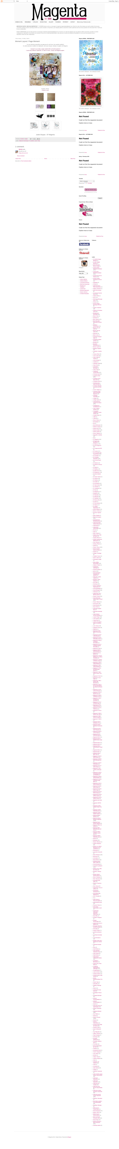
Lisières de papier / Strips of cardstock (97, 622)
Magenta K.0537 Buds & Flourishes (97, 631)
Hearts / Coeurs (96, 596)
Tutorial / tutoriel (96, 1058)
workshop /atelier (97, 1125)
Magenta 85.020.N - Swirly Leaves (97, 798)
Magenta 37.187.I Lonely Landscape (97, 769)
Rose (94, 947)
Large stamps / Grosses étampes (97, 615)
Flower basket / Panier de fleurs (96, 549)
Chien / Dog (95, 369)
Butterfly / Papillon (97, 348)
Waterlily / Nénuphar (97, 1098)
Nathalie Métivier (84, 281)
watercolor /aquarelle (95, 1078)
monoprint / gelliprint (97, 865)
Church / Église (96, 389)
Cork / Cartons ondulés (96, 409)
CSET (94, 416)
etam (94, 531)
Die (94, 423)
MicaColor (95, 856)
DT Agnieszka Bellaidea (96, 442)
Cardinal (95, 361)
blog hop (95, 333)
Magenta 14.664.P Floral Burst (97, 763)
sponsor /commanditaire (96, 999)
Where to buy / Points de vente (83, 22)
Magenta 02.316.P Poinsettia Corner (97, 638)
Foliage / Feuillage (97, 553)
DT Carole (95, 451)
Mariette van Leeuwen (83, 286)
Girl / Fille (95, 582)
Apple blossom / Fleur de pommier (97, 286)
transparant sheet (97, 1050)
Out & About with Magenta (96, 894)
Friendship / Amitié (97, 559)
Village (94, 1069)
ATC (94, 297)
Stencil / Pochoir (96, 1017)
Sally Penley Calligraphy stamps (97, 957)
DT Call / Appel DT (97, 445)
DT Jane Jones (96, 485)
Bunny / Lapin (96, 346)
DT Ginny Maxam (97, 474)
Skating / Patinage (97, 985)
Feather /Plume (96, 537)
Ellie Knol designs (97, 517)
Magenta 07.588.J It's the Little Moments (97, 682)
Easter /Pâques (96, 509)
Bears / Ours (96, 316)
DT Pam (95, 501)
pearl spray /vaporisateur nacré (97, 907)
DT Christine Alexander (96, 458)
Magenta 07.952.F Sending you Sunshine (97, 699)
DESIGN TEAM (43, 22)
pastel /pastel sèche (97, 902)
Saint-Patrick (96, 949)
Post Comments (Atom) (26, 161)
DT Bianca (95, 444)
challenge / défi (96, 363)
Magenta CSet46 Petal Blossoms (97, 810)
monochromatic (96, 864)
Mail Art (94, 838)
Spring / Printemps (97, 1008)
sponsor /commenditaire (96, 1002)
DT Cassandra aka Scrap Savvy (97, 453)
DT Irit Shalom (96, 483)
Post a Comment (20, 155)
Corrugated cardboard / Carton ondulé (97, 412)
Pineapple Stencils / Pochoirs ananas (97, 926)
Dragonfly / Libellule (97, 435)
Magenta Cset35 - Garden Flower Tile (97, 806)
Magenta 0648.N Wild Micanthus (97, 651)
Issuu (85, 130)
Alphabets (95, 282)
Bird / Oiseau (96, 319)
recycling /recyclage (97, 934)
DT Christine (96, 455)
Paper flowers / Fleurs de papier (96, 900)
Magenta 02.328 (96, 648)
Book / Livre (95, 335)
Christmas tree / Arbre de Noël (96, 384)
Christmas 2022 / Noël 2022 (97, 379)
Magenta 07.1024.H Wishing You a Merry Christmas (97, 657)
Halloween (95, 591)
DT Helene (95, 478)
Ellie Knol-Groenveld (84, 284)
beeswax (95, 317)
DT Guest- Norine (97, 476)
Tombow (95, 1048)
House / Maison (96, 602)
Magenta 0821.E (96, 750)
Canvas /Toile (96, 354)
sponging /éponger (97, 995)
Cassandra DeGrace (84, 282)
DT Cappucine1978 (97, 448)
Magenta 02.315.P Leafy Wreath (97, 635)
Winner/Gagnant (96, 1110)
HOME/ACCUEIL (19, 22)
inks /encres (95, 603)
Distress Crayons (97, 426)
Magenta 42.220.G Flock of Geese (97, 784)
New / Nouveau (96, 878)
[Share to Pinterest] (39, 139)
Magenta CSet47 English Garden (97, 813)
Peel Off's (95, 915)
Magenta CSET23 (97, 803)
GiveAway (95, 584)
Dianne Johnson (83, 292)
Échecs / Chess (96, 511)
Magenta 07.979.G (97, 710)
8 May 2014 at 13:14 (23, 153)
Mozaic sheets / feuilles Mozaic (96, 875)
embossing (95, 525)
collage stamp (96, 399)
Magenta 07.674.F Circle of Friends (97, 690)
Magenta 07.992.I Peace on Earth (97, 717)
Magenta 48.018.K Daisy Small (97, 787)
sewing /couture (96, 973)
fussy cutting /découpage (96, 563)
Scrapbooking (96, 970)
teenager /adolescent (95, 1039)
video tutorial (96, 1067)
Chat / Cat (95, 365)
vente (94, 1064)
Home (45, 158)
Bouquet (95, 342)
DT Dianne (95, 463)
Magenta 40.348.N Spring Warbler (97, 777)
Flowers (95, 551)
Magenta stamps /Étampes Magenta (97, 819)
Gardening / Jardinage (95, 567)
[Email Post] (30, 138)
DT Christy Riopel (97, 460)
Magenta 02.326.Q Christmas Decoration (97, 641)
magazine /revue (97, 627)
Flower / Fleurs (96, 547)
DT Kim (94, 490)
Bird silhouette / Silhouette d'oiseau (97, 321)
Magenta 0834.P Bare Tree (96, 754)
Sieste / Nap (96, 982)
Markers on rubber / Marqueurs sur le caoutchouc (97, 847)
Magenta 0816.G (97, 742)
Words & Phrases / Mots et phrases (97, 1122)
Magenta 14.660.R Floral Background (97, 759)
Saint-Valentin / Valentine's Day (96, 951)
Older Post (73, 158)
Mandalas (95, 840)
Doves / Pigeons (96, 433)
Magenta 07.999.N (97, 719)
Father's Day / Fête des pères (97, 535)
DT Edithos (95, 469)
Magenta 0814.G (97, 737)
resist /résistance (97, 937)
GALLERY (51, 22)
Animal (94, 284)
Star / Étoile (95, 1014)
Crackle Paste (96, 415)
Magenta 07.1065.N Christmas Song (97, 660)
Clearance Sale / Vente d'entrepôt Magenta (97, 392)
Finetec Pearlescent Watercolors (97, 540)
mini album (95, 858)
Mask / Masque (96, 854)
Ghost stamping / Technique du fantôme (97, 574)
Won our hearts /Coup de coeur (96, 1117)
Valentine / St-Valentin (96, 1062)
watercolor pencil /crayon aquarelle (97, 1095)
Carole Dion (82, 288)
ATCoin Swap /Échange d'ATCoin (97, 304)
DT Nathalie (95, 498)
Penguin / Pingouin (97, 917)
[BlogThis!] (35, 139)
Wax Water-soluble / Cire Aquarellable (97, 1102)
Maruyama (95, 850)
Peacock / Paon (96, 905)
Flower (94, 545)
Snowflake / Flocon (97, 992)
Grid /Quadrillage (97, 588)
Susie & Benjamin (97, 1029)
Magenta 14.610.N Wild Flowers (97, 757)
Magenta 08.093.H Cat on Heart (97, 732)
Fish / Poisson (96, 542)
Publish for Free (101, 130)
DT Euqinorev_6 (96, 472)
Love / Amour (96, 625)
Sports (94, 1004)
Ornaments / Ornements (96, 891)
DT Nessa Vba (96, 500)
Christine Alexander (84, 293)
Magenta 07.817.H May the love (97, 693)
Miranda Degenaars (84, 290)
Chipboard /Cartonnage (23, 140)
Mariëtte (21, 149)
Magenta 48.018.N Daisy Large (97, 789)
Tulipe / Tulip (96, 1056)
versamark (95, 1066)
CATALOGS (35, 22)
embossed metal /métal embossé (96, 523)
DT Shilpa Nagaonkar (95, 507)
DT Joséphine (31, 140)
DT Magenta (96, 439)
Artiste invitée (96, 295)
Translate (90, 183)
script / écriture (96, 972)
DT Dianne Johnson (97, 464)
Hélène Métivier (83, 279)
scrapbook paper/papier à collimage (96, 967)
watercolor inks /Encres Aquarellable (97, 1087)
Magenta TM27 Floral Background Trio (97, 829)
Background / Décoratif (96, 314)
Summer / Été (96, 1027)
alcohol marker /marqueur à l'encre (97, 279)
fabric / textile (96, 533)
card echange (96, 360)
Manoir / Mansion (97, 841)
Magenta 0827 (96, 751)
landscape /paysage (97, 611)
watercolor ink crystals (96, 1084)
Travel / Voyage (96, 1051)
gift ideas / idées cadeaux (96, 580)
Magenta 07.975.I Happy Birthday (97, 705)
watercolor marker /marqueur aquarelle (97, 1091)
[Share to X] (36, 139)
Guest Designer (96, 590)
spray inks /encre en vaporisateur (97, 1006)
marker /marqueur (97, 843)
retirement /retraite (97, 944)
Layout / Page (37, 140)
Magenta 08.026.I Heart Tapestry (97, 729)
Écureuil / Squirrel (97, 512)
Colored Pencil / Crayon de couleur (97, 402)
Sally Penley (96, 955)
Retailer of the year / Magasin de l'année (97, 941)
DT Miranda (95, 496)
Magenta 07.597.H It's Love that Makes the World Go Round (97, 685)
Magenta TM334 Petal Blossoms (96, 836)
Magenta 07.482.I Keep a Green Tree (97, 673)
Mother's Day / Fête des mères (97, 869)
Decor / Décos (96, 420)
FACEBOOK (58, 22)
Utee (94, 1060)
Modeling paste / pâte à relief (96, 862)
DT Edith (95, 467)
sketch (94, 988)
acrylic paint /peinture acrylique (97, 272)
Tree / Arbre (95, 1053)
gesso (94, 571)
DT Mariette (95, 495)
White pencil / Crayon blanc (96, 1108)
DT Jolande (95, 486)
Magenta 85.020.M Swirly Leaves (97, 795)
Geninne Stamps (97, 569)
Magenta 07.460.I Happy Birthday (97, 666)
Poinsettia (95, 928)
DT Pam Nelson (96, 503)
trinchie (94, 1055)
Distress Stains (96, 431)
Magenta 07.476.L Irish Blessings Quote (97, 669)
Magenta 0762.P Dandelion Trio (96, 722)
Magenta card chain (97, 800)
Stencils (95, 1020)
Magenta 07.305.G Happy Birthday (97, 663)
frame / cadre (96, 557)
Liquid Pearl (96, 620)
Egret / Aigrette (96, 515)
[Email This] (33, 139)
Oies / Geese (96, 886)
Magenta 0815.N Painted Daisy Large (97, 739)
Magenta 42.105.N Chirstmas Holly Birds (97, 780)
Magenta (95, 629)
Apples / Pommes (97, 288)
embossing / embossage (96, 528)
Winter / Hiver (96, 1112)
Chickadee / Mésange (95, 367)
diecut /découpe (96, 425)
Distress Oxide (96, 430)
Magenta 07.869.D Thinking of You (97, 696)
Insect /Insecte (96, 605)
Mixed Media (96, 859)
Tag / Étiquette (96, 1031)
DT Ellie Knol (96, 470)
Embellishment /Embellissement (96, 520)
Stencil (94, 1015)
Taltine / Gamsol (96, 1033)
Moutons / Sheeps (97, 871)
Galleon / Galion (96, 565)
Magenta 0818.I (96, 744)
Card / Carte (96, 355)
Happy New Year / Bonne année (97, 594)
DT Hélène (95, 480)
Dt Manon (95, 493)
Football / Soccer (97, 556)
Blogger (69, 1137)
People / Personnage (96, 921)
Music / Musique (96, 877)
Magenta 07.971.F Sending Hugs (97, 703)
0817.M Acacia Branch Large (96, 265)
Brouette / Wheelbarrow (96, 344)
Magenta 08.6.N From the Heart (96, 735)
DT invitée (95, 481)
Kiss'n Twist (95, 606)
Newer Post (18, 158)
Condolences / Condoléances (96, 406)
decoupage (95, 421)
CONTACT (72, 22)
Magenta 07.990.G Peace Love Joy (97, 714)
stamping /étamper (97, 1011)
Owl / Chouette (96, 896)
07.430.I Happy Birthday (96, 263)
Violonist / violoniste (97, 1071)
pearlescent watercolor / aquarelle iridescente (95, 912)
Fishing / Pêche (96, 543)
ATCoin (94, 302)
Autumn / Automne (97, 307)
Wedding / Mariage (97, 1105)
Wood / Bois (95, 1119)
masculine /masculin (97, 852)
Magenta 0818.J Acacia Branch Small (97, 746)
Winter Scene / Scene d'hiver (96, 1115)
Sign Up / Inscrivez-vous (90, 189)
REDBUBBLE (28, 22)
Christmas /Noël (96, 375)
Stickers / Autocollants (96, 1022)
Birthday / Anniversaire (96, 325)
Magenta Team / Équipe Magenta (96, 823)
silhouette (95, 983)
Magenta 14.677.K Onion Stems (97, 766)
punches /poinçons (97, 932)
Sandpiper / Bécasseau (95, 961)
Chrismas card (96, 374)
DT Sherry (95, 504)
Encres (94, 530)
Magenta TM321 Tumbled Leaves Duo (97, 833)
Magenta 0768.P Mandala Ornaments (97, 725)
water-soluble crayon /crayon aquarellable (97, 1074)
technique (95, 1036)
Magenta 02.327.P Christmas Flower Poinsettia (97, 645)
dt (93, 437)
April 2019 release (97, 290)
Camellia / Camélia (97, 351)
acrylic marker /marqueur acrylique (97, 268)
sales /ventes (96, 953)
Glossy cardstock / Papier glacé (97, 586)
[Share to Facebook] (38, 139)
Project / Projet (96, 930)
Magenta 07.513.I (97, 676)
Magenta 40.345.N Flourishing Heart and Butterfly (97, 773)
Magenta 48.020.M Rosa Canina (97, 792)
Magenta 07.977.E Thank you (97, 708)
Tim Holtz (95, 1044)
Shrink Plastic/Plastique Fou (97, 979)
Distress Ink (95, 428)
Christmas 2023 (96, 381)
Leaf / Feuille (96, 618)
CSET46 (95, 418)
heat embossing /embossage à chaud (97, 598)
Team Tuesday (96, 1035)
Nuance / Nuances (97, 883)
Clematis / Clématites (95, 396)
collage (94, 398)
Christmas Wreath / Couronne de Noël (97, 386)
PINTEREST (65, 22)
